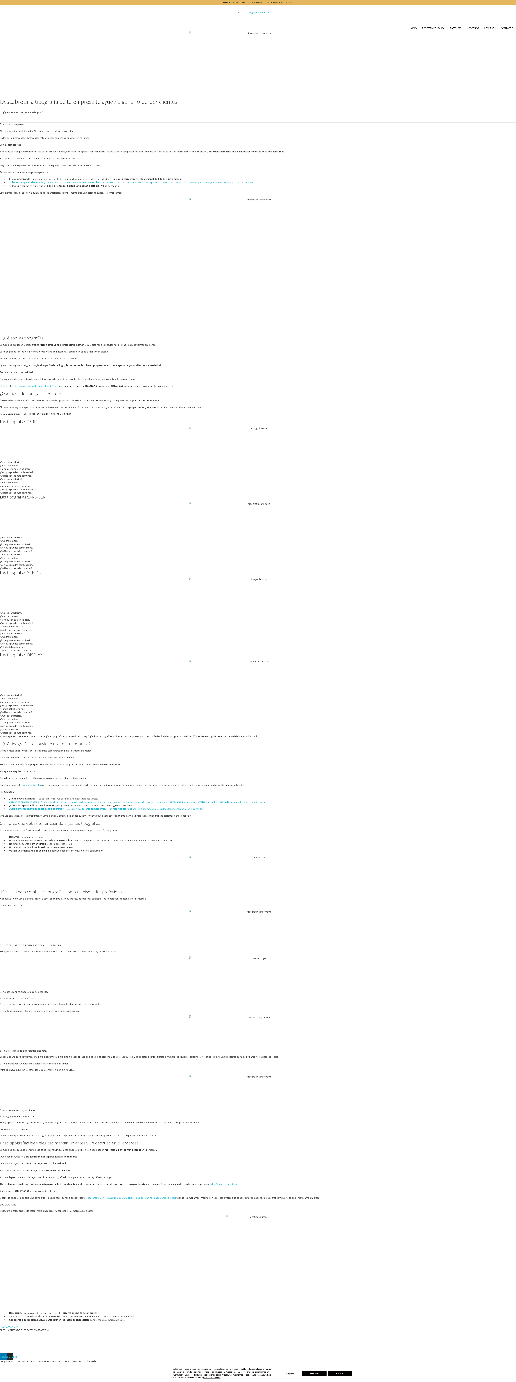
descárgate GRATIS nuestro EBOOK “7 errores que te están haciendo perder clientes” (132, 1197)
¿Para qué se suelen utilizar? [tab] (15, 468)
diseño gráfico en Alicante (225, 1184)
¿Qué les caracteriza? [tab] (11, 462)
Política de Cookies (211, 1377)
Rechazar (314, 1373)
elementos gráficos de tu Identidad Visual (36, 385)
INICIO (413, 28)
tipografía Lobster (31, 784)
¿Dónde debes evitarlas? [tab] (13, 626)
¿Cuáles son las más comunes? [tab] (16, 475)
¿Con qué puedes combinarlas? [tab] (16, 472)
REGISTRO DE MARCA (433, 28)
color (5, 385)
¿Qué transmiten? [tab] (9, 465)
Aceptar (340, 1373)
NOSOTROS (473, 28)
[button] (512, 112)
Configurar (289, 1373)
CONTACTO (507, 28)
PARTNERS (455, 28)
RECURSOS (490, 28)
